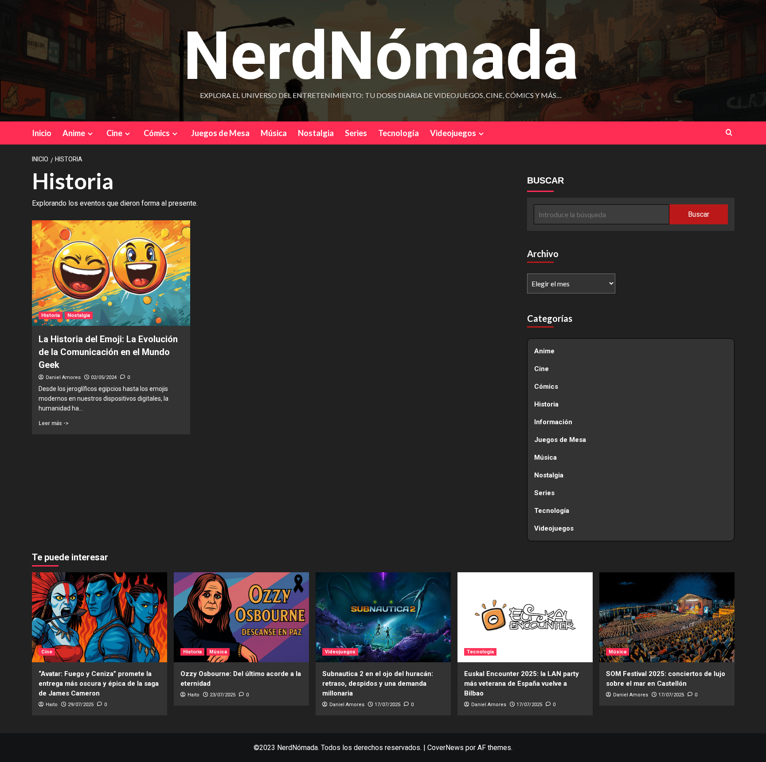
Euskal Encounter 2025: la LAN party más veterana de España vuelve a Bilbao (521, 683)
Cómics (157, 133)
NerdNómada (380, 56)
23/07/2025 (222, 695)
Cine (114, 133)
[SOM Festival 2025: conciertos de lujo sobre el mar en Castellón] (667, 617)
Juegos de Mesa (220, 133)
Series (356, 133)
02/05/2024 (104, 377)
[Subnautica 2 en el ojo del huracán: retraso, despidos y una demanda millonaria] (383, 617)
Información (553, 422)
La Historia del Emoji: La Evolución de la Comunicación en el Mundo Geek (108, 352)
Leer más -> (54, 423)
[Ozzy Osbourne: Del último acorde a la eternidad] (241, 617)
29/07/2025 (81, 704)
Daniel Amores (63, 377)
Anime (74, 133)
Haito (52, 704)
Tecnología (398, 133)
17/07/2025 (387, 704)
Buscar (698, 214)
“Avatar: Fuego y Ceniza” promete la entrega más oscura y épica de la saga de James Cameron (99, 683)
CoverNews (445, 747)
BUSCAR (545, 180)
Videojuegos (453, 133)
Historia (50, 315)
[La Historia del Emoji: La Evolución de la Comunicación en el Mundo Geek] (111, 273)
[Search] (729, 132)
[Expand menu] (90, 133)
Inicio (41, 133)
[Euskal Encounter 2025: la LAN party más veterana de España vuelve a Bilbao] (525, 617)
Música (274, 133)
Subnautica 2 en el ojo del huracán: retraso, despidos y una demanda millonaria (377, 683)
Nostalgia (316, 133)
